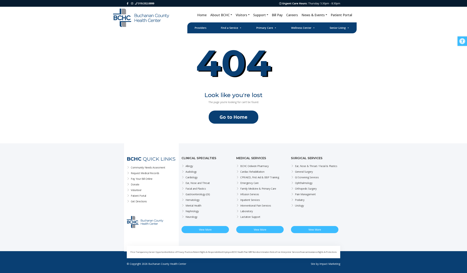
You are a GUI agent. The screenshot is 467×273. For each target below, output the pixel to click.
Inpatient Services (250, 200)
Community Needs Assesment (148, 167)
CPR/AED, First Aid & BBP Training (259, 177)
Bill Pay (277, 15)
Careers (292, 15)
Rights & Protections (327, 252)
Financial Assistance (309, 252)
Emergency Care (249, 183)
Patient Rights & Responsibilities (207, 252)
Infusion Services (249, 194)
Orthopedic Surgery (306, 188)
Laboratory (246, 211)
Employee (227, 252)
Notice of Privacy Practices (181, 252)
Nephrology (192, 211)
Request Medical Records (145, 173)
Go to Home (233, 117)
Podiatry (299, 200)
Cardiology (192, 177)
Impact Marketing (329, 264)
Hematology (193, 200)
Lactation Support (250, 217)
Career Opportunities (158, 252)
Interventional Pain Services (255, 205)
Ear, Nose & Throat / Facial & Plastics (316, 166)
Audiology (191, 171)
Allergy (189, 166)
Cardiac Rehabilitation (252, 171)
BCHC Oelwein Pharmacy (254, 166)
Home (202, 15)
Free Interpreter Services (288, 252)
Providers (200, 28)
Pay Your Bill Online (142, 178)
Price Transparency (139, 252)
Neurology (191, 217)
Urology (299, 205)
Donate (135, 184)
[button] (462, 41)
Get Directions (139, 201)
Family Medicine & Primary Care (258, 188)
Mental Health (193, 205)
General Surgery (304, 171)
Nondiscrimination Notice (264, 252)
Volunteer (136, 190)
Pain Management (305, 194)
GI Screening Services (307, 177)
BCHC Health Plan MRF (242, 252)
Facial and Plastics (196, 188)
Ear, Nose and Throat (198, 183)
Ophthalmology (303, 183)
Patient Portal (341, 15)
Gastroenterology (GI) (198, 194)
